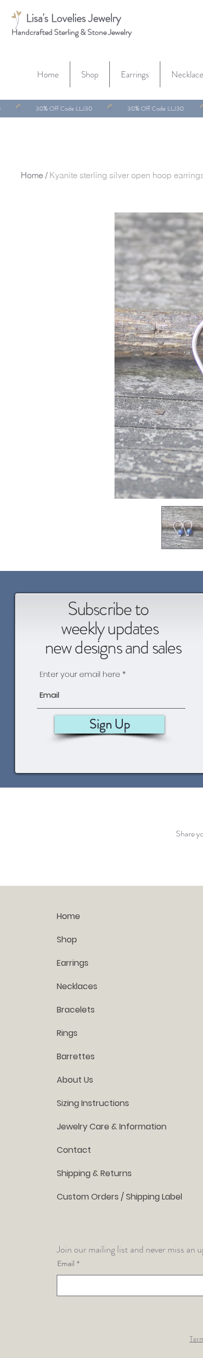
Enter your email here (80, 674)
